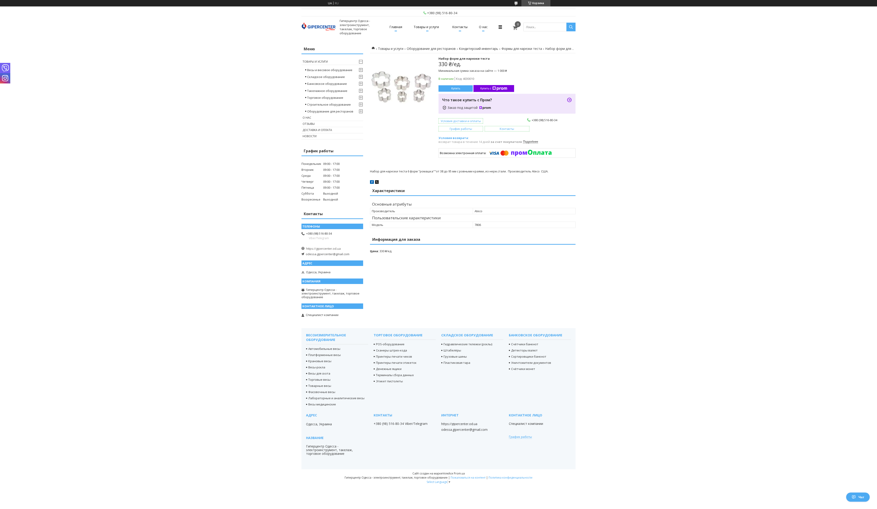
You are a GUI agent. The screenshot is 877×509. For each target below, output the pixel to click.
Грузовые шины (455, 356)
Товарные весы (319, 386)
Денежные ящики (389, 369)
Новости (310, 136)
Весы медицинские (322, 404)
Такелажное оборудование (327, 91)
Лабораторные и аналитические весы (336, 398)
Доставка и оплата (317, 130)
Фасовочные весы (321, 392)
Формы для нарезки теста (522, 48)
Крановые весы (319, 361)
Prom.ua (459, 473)
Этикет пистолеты (389, 381)
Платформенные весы (324, 355)
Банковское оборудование (327, 84)
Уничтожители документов (531, 363)
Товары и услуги (426, 27)
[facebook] (372, 183)
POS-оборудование (390, 344)
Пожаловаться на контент (468, 478)
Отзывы (309, 124)
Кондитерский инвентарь (478, 48)
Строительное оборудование (329, 104)
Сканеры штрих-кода (391, 350)
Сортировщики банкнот (528, 356)
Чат (861, 497)
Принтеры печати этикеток (396, 363)
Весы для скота (319, 373)
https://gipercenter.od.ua (323, 248)
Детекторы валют (524, 350)
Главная (395, 27)
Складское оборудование (326, 77)
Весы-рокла (316, 367)
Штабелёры (452, 350)
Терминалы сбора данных (395, 375)
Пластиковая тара (457, 363)
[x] (377, 183)
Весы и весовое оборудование (329, 70)
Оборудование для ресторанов (431, 48)
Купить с (485, 88)
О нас (483, 27)
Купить (455, 88)
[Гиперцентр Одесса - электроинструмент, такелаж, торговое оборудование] (318, 27)
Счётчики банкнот (524, 344)
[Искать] (571, 27)
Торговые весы (319, 380)
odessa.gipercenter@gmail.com (327, 254)
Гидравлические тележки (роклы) (468, 344)
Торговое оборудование (325, 98)
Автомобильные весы (324, 349)
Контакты (460, 27)
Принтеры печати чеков (394, 356)
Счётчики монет (523, 369)
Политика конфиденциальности (510, 478)
